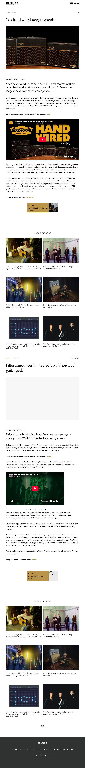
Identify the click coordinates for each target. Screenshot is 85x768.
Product (15, 13)
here (35, 560)
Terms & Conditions (63, 750)
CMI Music (30, 197)
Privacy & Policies (20, 750)
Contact (47, 750)
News (8, 13)
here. (49, 114)
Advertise (36, 750)
